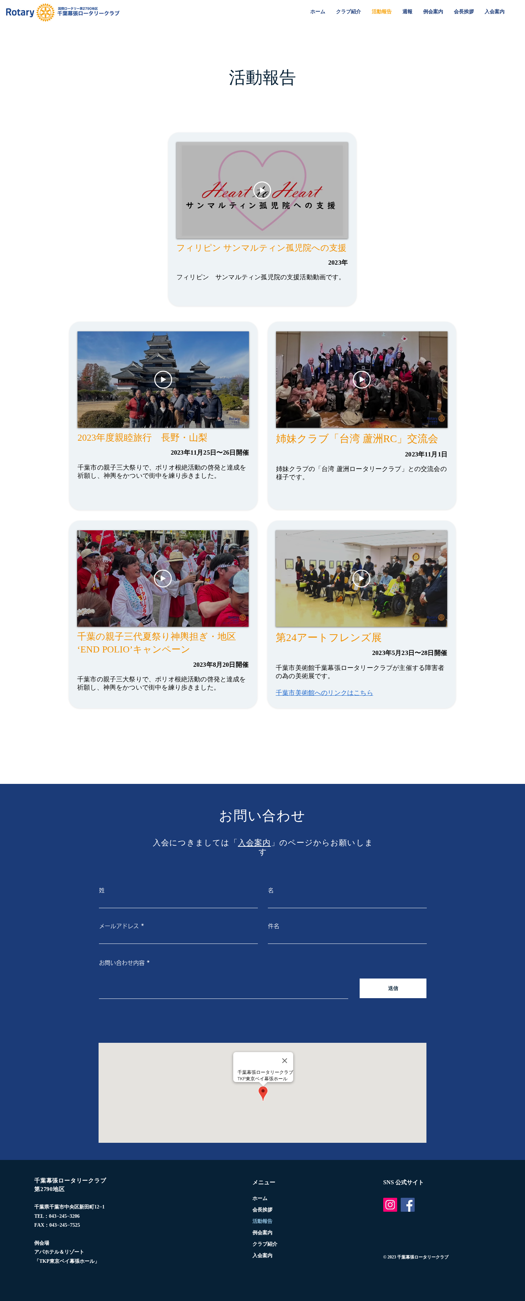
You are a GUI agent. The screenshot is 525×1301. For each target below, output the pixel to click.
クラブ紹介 (265, 1244)
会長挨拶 (262, 1209)
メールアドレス (119, 926)
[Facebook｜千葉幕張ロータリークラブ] (408, 1205)
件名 (273, 926)
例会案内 (262, 1232)
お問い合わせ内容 (122, 963)
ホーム (260, 1198)
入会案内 (254, 842)
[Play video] (262, 190)
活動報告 (262, 1221)
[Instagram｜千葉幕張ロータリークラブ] (390, 1205)
